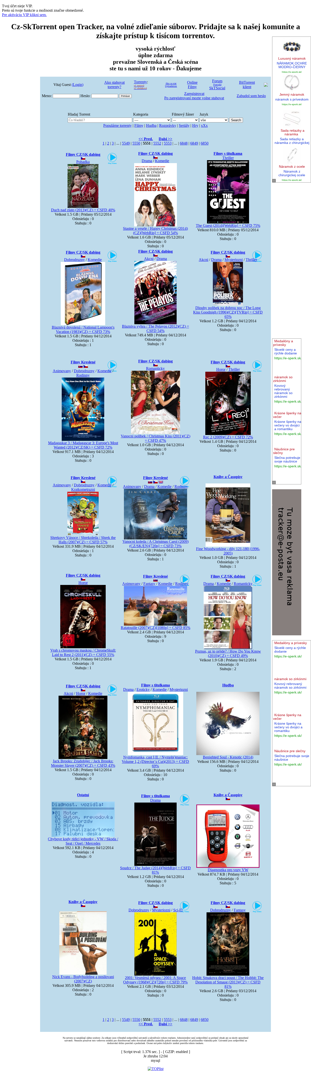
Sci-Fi (177, 910)
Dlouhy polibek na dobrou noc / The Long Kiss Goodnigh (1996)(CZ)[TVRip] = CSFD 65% (228, 312)
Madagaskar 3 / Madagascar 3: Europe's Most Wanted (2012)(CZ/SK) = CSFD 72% (83, 445)
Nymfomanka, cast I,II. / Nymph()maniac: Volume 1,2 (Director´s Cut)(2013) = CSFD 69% (155, 761)
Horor (220, 369)
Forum (217, 81)
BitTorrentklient (247, 84)
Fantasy (149, 584)
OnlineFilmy (192, 84)
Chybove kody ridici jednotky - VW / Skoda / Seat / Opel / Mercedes (83, 841)
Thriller (228, 158)
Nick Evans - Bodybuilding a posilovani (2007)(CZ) (83, 979)
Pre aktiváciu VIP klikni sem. (24, 15)
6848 (184, 143)
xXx (204, 125)
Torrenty (140, 82)
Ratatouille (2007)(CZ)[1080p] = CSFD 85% (155, 628)
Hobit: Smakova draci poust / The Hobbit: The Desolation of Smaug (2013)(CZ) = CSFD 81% (228, 982)
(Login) (77, 85)
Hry (195, 125)
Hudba (151, 125)
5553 (168, 143)
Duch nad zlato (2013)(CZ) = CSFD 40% (83, 210)
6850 (204, 143)
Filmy (138, 125)
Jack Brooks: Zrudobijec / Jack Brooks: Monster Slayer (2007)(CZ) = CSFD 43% (83, 763)
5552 (157, 143)
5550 (136, 143)
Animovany (62, 371)
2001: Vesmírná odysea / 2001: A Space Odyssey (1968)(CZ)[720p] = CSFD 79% (155, 980)
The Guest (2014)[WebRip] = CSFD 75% (228, 225)
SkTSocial (217, 88)
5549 (126, 143)
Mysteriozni (234, 260)
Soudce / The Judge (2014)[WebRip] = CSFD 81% (155, 870)
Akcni (149, 259)
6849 (194, 143)
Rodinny (83, 375)
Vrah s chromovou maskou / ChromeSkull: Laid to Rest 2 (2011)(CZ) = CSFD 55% (83, 652)
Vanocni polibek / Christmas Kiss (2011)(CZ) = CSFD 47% (155, 438)
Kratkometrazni (83, 489)
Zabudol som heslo (251, 96)
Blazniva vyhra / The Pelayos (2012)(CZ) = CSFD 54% (155, 328)
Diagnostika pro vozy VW (228, 870)
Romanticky (155, 368)
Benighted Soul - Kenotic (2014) (228, 757)
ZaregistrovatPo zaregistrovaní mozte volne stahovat (194, 96)
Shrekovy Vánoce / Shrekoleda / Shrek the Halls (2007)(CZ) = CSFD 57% (83, 540)
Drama (161, 259)
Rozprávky (167, 125)
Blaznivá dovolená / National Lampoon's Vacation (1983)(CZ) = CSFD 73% (83, 329)
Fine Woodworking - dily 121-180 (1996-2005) (228, 551)
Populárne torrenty (117, 125)
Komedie (162, 161)
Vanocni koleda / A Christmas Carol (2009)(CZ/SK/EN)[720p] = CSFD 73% (155, 543)
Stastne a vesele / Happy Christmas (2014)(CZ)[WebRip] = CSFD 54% (155, 230)
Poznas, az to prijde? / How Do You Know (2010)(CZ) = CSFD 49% (228, 653)
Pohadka (83, 162)
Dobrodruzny (74, 260)
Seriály (184, 125)
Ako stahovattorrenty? (114, 84)
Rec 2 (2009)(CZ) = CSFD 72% (228, 437)
